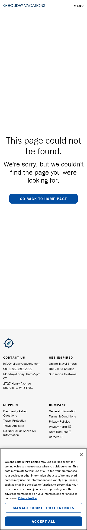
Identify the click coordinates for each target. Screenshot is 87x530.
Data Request (58, 432)
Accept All (43, 521)
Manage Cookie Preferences (43, 507)
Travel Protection (14, 420)
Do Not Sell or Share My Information (19, 433)
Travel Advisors (13, 426)
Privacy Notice (27, 498)
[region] (43, 489)
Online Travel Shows (63, 363)
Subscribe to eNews (63, 374)
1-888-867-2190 (20, 369)
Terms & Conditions (62, 416)
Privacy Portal (58, 426)
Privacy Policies (59, 421)
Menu (79, 6)
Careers (54, 437)
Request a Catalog (61, 369)
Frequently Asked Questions (15, 413)
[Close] (81, 455)
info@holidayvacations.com (21, 363)
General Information (62, 411)
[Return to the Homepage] (24, 5)
